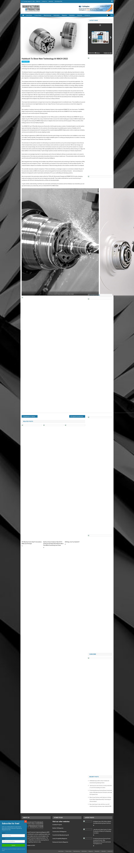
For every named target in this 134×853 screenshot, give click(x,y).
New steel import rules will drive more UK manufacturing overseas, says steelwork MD (100, 805)
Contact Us (44, 1)
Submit (13, 845)
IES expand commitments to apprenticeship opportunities (77, 416)
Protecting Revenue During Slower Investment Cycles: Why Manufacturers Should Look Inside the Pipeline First (101, 792)
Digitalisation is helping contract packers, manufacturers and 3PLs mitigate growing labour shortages (31, 416)
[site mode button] (108, 15)
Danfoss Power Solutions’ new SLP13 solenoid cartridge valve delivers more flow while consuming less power (53, 543)
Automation (56, 15)
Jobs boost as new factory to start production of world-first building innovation (101, 786)
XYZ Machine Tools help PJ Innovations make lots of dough (32, 542)
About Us (38, 1)
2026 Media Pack (58, 1)
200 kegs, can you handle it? (72, 542)
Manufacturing (47, 15)
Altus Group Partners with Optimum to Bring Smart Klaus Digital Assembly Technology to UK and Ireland (100, 799)
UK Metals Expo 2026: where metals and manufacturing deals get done (99, 781)
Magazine (64, 15)
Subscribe (51, 1)
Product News (38, 15)
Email (3, 839)
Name (4, 833)
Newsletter (72, 15)
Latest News (29, 15)
